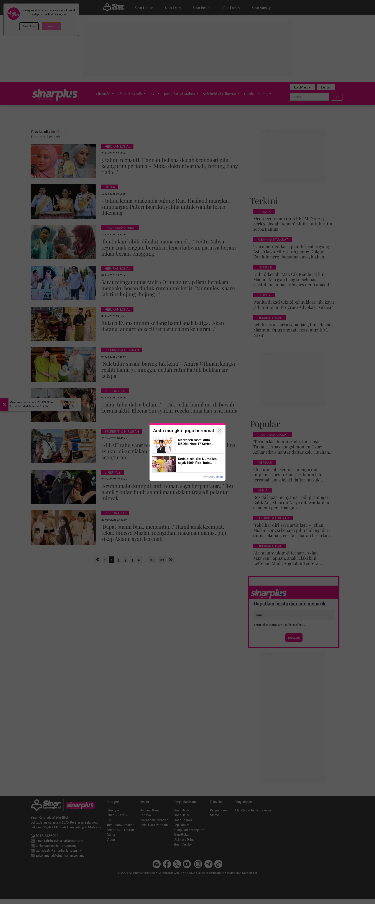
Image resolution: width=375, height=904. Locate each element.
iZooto (219, 476)
